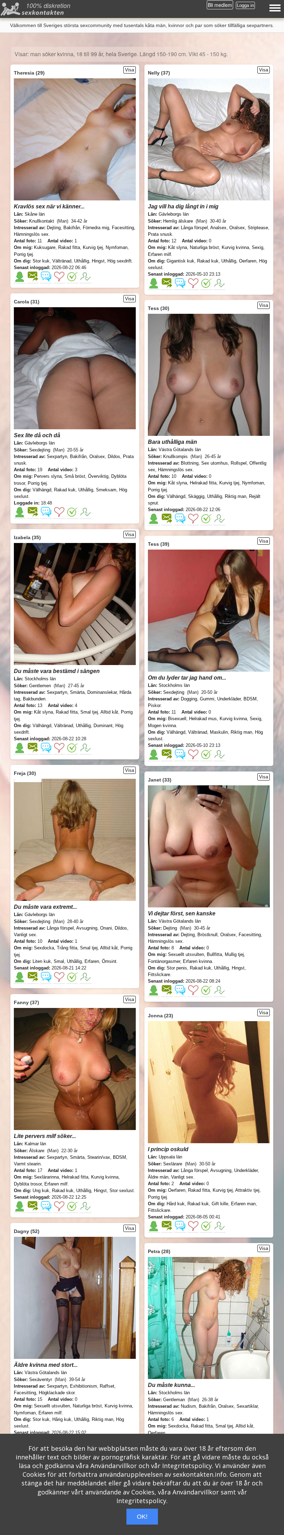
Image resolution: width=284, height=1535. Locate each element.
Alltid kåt (109, 712)
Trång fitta (67, 947)
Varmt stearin (27, 1163)
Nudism (188, 1406)
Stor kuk (41, 261)
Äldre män (158, 1177)
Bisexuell (177, 718)
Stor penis (177, 968)
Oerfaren (247, 261)
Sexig (257, 247)
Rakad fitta (69, 247)
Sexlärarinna (46, 1177)
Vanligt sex (25, 934)
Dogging (189, 698)
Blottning (189, 463)
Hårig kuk (61, 1419)
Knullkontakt (41, 221)
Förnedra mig (96, 227)
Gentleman (174, 1399)
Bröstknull (207, 934)
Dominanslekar (102, 692)
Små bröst (74, 476)
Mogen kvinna (162, 725)
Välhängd (42, 489)
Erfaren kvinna (197, 961)
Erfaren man (243, 1203)
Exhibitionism (83, 1386)
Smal (59, 961)
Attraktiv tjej (247, 1190)
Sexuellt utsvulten (186, 954)
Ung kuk (41, 1190)
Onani (106, 928)
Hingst (98, 261)
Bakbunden (34, 698)
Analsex (218, 227)
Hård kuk (176, 1203)
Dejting (54, 227)
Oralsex (237, 227)
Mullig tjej (234, 954)
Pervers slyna (48, 476)
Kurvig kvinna (235, 247)
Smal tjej (89, 712)
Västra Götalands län (180, 449)
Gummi (207, 698)
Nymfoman (116, 247)
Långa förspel (194, 227)
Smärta (77, 692)
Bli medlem (220, 4)
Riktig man (235, 496)
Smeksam (106, 489)
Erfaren (92, 961)
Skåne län (35, 214)
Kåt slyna (177, 247)
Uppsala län (170, 1156)
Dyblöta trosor (28, 1184)
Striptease (258, 227)
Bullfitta (214, 954)
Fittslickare (159, 974)
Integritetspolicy (187, 1465)
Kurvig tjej (93, 247)
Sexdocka (44, 947)
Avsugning (86, 928)
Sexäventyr (40, 1379)
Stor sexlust (121, 1190)
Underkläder (229, 698)
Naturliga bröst (204, 247)
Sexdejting (39, 449)
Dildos (114, 456)
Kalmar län (35, 1143)
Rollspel (239, 463)
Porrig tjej (23, 254)
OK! (142, 1516)
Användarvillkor (113, 1465)
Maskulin (219, 732)
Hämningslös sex (31, 234)
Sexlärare (172, 1163)
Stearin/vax (98, 1157)
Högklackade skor (56, 1392)
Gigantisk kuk (180, 261)
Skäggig (196, 496)
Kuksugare (44, 247)
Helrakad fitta (203, 482)
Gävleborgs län (174, 214)
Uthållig (81, 261)
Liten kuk (42, 961)
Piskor (154, 705)
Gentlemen (40, 685)
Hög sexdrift (119, 261)
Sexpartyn (57, 456)
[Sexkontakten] (33, 11)
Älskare (36, 1150)
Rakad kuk (208, 261)
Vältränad (61, 261)
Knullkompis (175, 456)
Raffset (107, 1386)
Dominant (103, 725)
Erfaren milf (159, 254)
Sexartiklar (247, 1406)
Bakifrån (71, 227)
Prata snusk (160, 234)
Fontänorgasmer (164, 961)
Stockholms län (40, 678)
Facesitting (123, 227)
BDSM (250, 698)
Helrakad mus (203, 718)
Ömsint (109, 961)
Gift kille (220, 1203)
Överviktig (98, 476)
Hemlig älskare (178, 221)
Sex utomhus (214, 463)
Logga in (245, 5)
